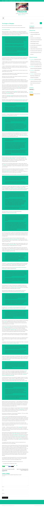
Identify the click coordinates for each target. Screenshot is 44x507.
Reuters (5, 164)
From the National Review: (6, 29)
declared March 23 (7, 171)
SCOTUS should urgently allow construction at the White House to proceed (35, 34)
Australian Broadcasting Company (20, 99)
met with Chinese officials (12, 244)
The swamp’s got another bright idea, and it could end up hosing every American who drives (36, 52)
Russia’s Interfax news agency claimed (19, 435)
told (18, 87)
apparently (8, 359)
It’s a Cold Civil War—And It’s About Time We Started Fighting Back (35, 46)
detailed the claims (13, 329)
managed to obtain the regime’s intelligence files (17, 188)
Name (3, 486)
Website (3, 493)
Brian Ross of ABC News (20, 291)
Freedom (22, 11)
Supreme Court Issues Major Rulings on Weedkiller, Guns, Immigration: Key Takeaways (35, 76)
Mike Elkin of (10, 95)
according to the (11, 212)
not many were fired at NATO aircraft (22, 174)
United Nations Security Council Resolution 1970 (11, 239)
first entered (8, 92)
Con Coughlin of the (13, 307)
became (15, 91)
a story (18, 31)
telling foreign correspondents (16, 287)
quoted (5, 321)
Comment (3, 475)
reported (13, 379)
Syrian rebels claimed (16, 433)
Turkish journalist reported (11, 263)
